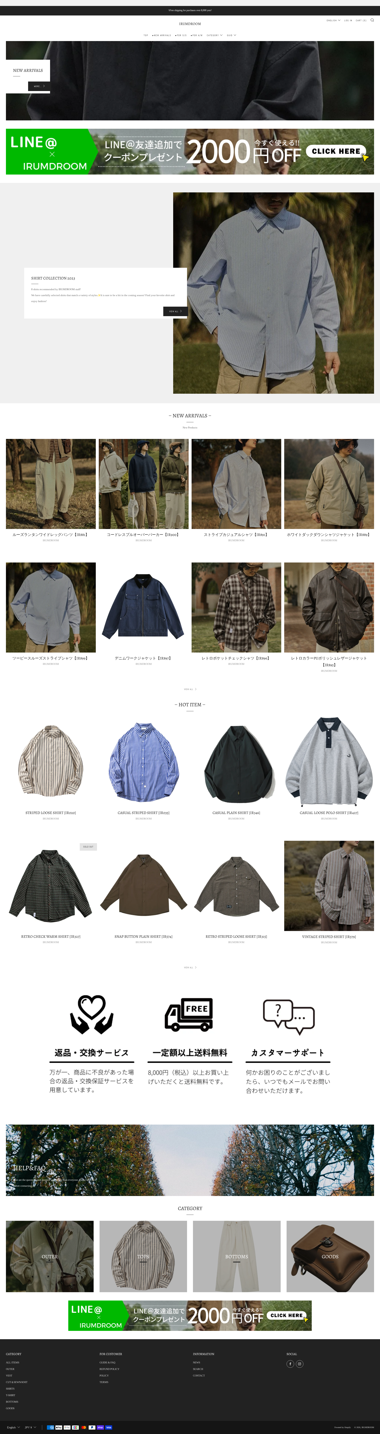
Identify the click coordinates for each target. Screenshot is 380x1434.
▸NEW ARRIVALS (161, 35)
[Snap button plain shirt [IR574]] (144, 886)
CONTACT (199, 1375)
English (332, 20)
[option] (190, 80)
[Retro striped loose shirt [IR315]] (236, 886)
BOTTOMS (12, 1401)
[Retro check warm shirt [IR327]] (51, 886)
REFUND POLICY (109, 1369)
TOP (146, 35)
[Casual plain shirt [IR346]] (236, 762)
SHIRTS (10, 1388)
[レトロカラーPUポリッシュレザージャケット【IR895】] (329, 607)
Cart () (361, 20)
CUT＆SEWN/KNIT (17, 1382)
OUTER (10, 1369)
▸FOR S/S (181, 35)
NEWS (196, 1362)
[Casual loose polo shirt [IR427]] (329, 762)
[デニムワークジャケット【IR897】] (144, 607)
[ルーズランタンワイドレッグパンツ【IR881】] (51, 484)
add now (316, 1417)
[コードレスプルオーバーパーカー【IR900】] (144, 484)
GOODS (10, 1408)
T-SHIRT (10, 1395)
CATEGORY (213, 35)
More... (38, 86)
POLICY (104, 1375)
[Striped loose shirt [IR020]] (51, 762)
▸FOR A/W (197, 35)
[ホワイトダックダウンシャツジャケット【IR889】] (329, 484)
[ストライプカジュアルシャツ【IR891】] (236, 484)
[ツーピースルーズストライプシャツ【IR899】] (51, 607)
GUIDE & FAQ (107, 1362)
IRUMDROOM (190, 24)
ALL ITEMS (12, 1362)
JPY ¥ (28, 1427)
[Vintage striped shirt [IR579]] (329, 886)
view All (174, 311)
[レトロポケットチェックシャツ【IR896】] (236, 607)
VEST (9, 1375)
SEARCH (198, 1369)
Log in (348, 20)
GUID (230, 35)
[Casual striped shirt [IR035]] (144, 762)
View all (188, 689)
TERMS (104, 1382)
